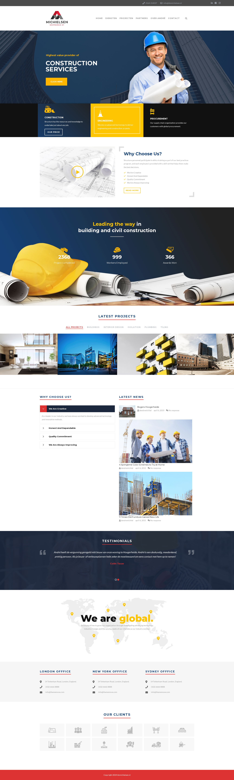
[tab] (77, 408)
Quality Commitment (60, 436)
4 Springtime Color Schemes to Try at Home (142, 464)
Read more (132, 190)
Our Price (53, 132)
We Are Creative (57, 408)
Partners (142, 18)
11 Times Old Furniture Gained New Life (139, 517)
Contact (174, 18)
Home (99, 18)
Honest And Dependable (62, 428)
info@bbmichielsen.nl (172, 3)
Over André (158, 18)
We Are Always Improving (63, 445)
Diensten (111, 18)
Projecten (126, 18)
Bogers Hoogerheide (148, 407)
